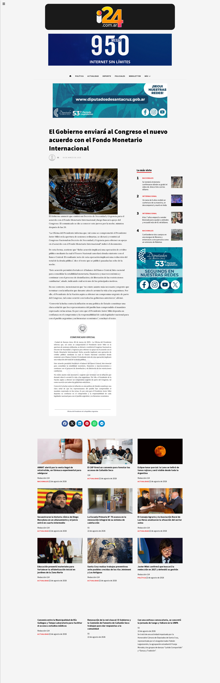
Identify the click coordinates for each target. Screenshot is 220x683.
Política (79, 76)
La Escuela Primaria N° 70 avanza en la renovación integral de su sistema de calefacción (106, 520)
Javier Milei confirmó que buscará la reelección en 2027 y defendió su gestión (158, 568)
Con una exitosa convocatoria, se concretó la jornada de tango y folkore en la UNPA (159, 621)
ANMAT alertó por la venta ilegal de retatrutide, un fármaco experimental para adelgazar (59, 470)
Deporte (107, 76)
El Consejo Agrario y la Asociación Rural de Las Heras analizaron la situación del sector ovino (160, 520)
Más (147, 76)
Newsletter (135, 76)
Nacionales (43, 481)
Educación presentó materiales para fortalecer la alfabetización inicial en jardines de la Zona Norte (56, 569)
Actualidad (93, 76)
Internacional (149, 196)
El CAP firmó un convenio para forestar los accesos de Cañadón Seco (108, 469)
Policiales (120, 76)
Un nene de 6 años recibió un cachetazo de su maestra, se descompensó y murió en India (154, 202)
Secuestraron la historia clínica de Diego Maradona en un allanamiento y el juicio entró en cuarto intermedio (57, 520)
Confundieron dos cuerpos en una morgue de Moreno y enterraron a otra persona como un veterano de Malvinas (155, 238)
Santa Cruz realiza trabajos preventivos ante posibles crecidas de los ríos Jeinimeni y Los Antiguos (109, 569)
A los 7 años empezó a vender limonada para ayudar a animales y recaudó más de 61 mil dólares (155, 220)
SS (58, 157)
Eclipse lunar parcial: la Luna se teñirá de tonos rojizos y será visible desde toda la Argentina (158, 470)
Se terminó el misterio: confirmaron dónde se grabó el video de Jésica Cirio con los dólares (154, 186)
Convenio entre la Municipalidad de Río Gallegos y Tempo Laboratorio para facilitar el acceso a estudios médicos (59, 623)
